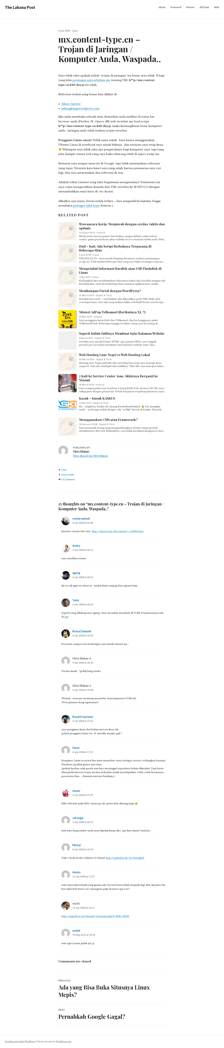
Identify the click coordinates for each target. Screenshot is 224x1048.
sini (66, 616)
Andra (76, 545)
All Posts (204, 7)
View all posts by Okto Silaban (90, 455)
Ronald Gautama (82, 716)
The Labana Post (20, 7)
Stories (190, 7)
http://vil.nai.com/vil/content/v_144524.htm (117, 531)
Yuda (75, 600)
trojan (71, 474)
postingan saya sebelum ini (91, 80)
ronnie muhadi (81, 518)
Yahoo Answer (71, 104)
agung (76, 573)
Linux (75, 30)
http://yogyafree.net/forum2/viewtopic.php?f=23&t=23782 (95, 916)
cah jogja (77, 818)
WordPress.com (63, 1041)
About (161, 7)
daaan (76, 790)
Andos (76, 872)
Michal (76, 845)
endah (76, 930)
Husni (75, 747)
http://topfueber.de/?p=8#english (125, 858)
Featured (176, 7)
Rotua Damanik (81, 631)
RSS (216, 7)
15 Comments (68, 479)
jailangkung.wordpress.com (80, 108)
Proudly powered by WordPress (20, 1041)
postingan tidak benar (86, 205)
